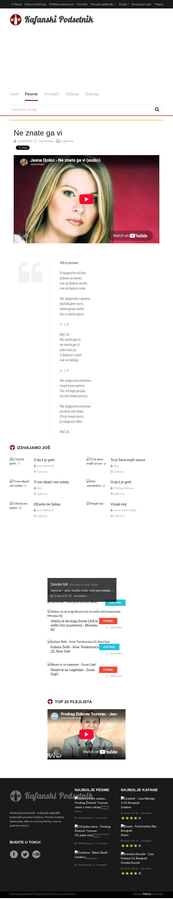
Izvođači (51, 94)
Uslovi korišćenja (35, 4)
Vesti (14, 94)
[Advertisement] (86, 58)
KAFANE (115, 602)
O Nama (16, 4)
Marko (147, 894)
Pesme (31, 94)
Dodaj (123, 4)
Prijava (159, 4)
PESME (108, 621)
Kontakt (82, 4)
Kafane (72, 94)
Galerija (92, 94)
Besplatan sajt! (142, 4)
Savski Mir (74, 584)
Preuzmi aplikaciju (102, 4)
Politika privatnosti (61, 4)
